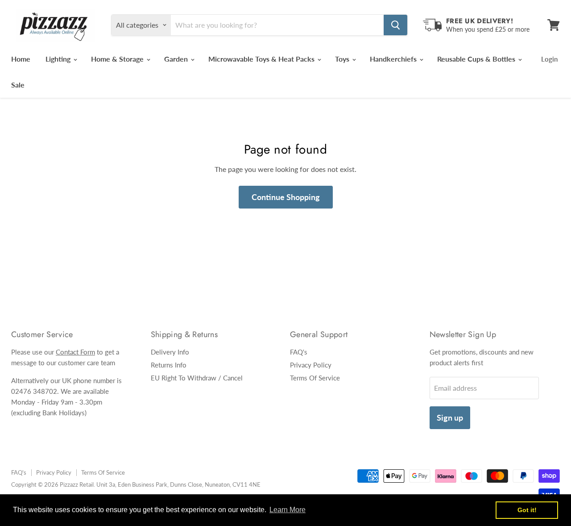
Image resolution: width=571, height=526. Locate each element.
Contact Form (75, 352)
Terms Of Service (315, 378)
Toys (343, 58)
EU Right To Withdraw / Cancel (197, 378)
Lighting (59, 58)
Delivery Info (170, 352)
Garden (177, 58)
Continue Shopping (286, 197)
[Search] (395, 25)
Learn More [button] (287, 509)
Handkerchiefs (394, 58)
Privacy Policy (310, 365)
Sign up (450, 417)
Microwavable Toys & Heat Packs (262, 58)
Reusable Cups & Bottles (477, 58)
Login (549, 59)
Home (20, 58)
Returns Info (168, 365)
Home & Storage (118, 58)
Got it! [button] (527, 509)
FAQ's (298, 352)
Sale (18, 84)
